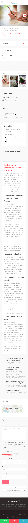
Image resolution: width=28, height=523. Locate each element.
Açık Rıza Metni (9, 506)
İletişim (9, 517)
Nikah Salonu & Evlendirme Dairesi (10, 30)
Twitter (14, 502)
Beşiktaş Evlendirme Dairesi (13, 490)
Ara (23, 520)
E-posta (4, 473)
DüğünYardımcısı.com (7, 514)
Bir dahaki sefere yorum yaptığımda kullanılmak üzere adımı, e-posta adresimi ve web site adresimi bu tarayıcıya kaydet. (14, 445)
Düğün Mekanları (6, 28)
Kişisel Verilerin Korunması (8, 504)
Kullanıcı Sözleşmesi (20, 506)
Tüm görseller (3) (22, 73)
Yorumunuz (5, 425)
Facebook (10, 502)
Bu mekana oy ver (6, 451)
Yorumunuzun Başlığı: (7, 458)
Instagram (18, 502)
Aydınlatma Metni (21, 504)
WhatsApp (5, 520)
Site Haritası (15, 517)
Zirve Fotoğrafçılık (14, 487)
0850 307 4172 (7, 55)
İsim (3, 466)
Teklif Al (14, 520)
